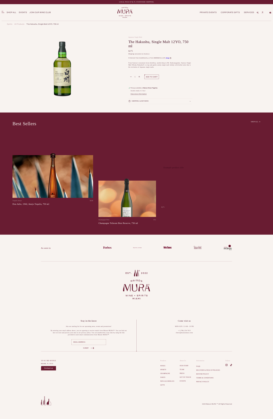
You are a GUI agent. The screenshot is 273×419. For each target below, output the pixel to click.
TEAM (182, 369)
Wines (162, 366)
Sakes (162, 377)
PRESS (182, 373)
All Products (19, 24)
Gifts (162, 385)
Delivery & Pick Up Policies (208, 370)
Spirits (9, 24)
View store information (139, 94)
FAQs (198, 366)
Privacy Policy (202, 381)
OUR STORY (184, 365)
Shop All (254, 122)
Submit (86, 348)
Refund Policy (202, 374)
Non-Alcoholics (167, 381)
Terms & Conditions (204, 378)
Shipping (131, 54)
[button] (257, 12)
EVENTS (183, 381)
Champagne (165, 373)
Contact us (48, 368)
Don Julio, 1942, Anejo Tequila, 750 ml (30, 204)
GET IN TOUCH (185, 377)
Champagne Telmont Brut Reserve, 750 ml (118, 223)
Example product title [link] (173, 167)
